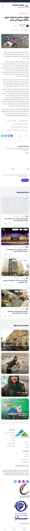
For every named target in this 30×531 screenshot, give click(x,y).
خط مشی (27, 442)
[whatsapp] (2, 136)
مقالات (13, 440)
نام (28, 169)
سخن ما (27, 444)
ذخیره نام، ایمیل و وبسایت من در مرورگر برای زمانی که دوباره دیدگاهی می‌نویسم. (15, 175)
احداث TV (13, 438)
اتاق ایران (25, 229)
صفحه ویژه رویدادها (11, 446)
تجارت (17, 291)
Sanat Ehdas (22, 25)
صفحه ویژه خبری (11, 443)
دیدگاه (27, 153)
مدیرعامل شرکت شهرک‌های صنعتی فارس (19, 127)
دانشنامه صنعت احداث (10, 432)
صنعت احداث (18, 5)
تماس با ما (26, 456)
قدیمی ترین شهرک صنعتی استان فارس (20, 124)
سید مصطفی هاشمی (23, 120)
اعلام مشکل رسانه (25, 462)
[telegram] (5, 136)
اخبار (27, 13)
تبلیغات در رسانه (25, 459)
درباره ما (27, 454)
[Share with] (13, 30)
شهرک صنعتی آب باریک (11, 120)
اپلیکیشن (27, 447)
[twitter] (8, 136)
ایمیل (13, 169)
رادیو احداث (12, 435)
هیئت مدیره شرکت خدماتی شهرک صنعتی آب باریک (17, 130)
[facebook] (11, 136)
